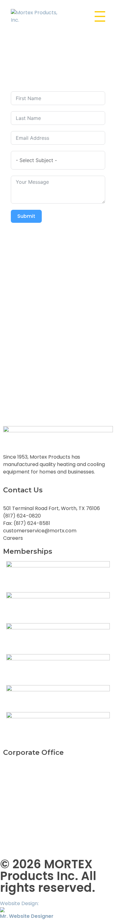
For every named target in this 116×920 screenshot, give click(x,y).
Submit (26, 216)
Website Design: (27, 910)
